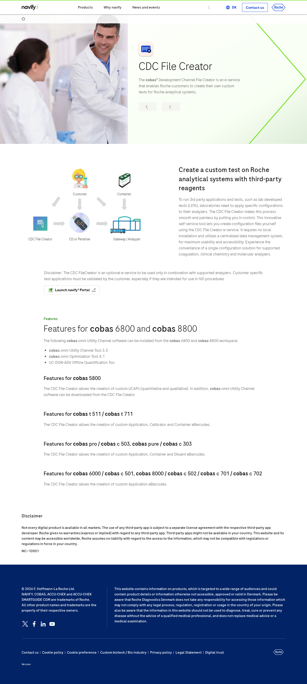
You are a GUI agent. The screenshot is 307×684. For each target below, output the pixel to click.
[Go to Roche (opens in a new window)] (278, 7)
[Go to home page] (30, 7)
